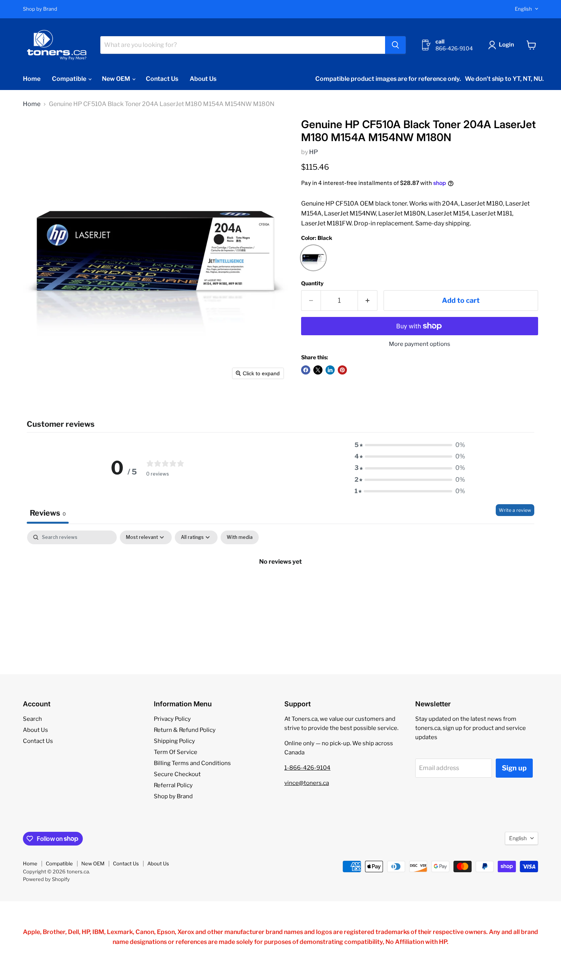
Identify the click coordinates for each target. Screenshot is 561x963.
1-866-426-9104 (307, 767)
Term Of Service (175, 752)
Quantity (312, 283)
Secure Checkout (177, 774)
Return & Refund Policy (185, 730)
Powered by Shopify (46, 879)
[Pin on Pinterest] (342, 370)
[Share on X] (317, 370)
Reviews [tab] (48, 513)
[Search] (395, 45)
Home (31, 78)
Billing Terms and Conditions (192, 763)
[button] (502, 45)
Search (32, 718)
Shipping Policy (174, 741)
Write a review (515, 510)
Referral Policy (173, 785)
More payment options (419, 344)
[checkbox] (240, 537)
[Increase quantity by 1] (367, 300)
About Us (203, 78)
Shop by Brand (40, 9)
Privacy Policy (172, 718)
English (523, 9)
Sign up (514, 768)
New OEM (116, 78)
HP (313, 152)
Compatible (69, 78)
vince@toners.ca (306, 783)
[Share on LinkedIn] (330, 370)
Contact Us (162, 78)
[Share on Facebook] (305, 370)
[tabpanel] (280, 587)
